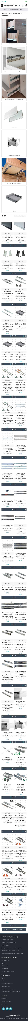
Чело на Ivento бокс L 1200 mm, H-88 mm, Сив (7, 237)
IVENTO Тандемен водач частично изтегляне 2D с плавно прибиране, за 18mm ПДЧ (7, 419)
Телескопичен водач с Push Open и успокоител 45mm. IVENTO (7, 706)
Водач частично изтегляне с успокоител (20, 759)
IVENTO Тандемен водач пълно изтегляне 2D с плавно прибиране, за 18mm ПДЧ (7, 386)
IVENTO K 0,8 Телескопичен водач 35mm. (7, 557)
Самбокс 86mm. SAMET (20, 702)
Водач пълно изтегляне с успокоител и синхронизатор (20, 787)
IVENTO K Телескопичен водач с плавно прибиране (7, 324)
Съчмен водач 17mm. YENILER (20, 500)
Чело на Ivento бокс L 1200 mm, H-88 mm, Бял (20, 237)
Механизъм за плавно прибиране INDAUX (7, 501)
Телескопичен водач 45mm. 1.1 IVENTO (7, 586)
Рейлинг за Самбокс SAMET (20, 733)
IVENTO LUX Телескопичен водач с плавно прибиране (7, 676)
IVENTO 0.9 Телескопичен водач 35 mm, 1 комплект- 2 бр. (7, 294)
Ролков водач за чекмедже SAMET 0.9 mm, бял (7, 475)
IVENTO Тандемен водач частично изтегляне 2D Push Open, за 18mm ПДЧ (20, 385)
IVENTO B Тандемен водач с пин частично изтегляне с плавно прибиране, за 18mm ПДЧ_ (8, 853)
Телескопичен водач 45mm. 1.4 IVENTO (20, 586)
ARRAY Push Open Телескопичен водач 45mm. (20, 614)
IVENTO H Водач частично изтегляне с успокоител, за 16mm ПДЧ (7, 818)
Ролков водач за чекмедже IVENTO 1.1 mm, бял (7, 450)
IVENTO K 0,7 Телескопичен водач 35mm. (20, 529)
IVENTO (7, 233)
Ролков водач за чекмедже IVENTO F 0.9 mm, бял (20, 417)
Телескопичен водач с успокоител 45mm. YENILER (20, 673)
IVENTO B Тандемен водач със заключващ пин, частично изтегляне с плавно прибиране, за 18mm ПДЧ (20, 819)
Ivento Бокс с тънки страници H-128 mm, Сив (20, 356)
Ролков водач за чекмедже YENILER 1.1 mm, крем (20, 447)
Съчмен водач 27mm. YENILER (8, 526)
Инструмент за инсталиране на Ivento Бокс (20, 914)
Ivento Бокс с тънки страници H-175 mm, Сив (8, 356)
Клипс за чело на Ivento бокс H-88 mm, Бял (7, 265)
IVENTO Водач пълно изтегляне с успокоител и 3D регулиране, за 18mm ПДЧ (20, 884)
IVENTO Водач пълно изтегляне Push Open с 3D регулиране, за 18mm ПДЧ (8, 915)
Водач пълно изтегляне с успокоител (7, 786)
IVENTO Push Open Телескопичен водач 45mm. (7, 644)
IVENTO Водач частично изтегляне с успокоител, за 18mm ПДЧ (20, 852)
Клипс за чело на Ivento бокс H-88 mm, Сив (20, 265)
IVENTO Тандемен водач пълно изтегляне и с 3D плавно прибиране (20, 294)
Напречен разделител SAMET (7, 758)
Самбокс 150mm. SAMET (7, 733)
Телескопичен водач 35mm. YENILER (20, 554)
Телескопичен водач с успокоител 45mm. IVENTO (20, 644)
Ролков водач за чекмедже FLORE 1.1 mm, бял (20, 475)
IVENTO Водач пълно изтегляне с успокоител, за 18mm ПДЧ (8, 884)
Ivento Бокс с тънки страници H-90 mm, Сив (20, 324)
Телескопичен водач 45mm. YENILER (7, 613)
